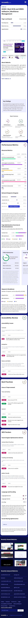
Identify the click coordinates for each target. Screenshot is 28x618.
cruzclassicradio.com (6, 581)
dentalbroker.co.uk (5, 597)
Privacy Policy (4, 605)
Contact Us (13, 601)
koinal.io (3, 578)
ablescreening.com (18, 578)
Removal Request (17, 603)
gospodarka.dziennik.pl (19, 593)
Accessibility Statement (6, 603)
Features (8, 601)
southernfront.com (5, 574)
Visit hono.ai (5, 78)
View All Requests (14, 206)
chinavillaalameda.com (19, 584)
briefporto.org (4, 584)
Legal (19, 601)
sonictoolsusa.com (5, 593)
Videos (2, 601)
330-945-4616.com (18, 590)
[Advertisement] (14, 35)
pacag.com (16, 574)
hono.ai (4, 7)
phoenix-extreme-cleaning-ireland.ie (20, 597)
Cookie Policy (12, 605)
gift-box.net (16, 587)
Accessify (6, 2)
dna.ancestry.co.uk (18, 581)
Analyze (20, 610)
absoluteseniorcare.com (6, 590)
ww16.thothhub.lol (5, 587)
